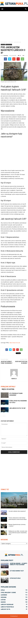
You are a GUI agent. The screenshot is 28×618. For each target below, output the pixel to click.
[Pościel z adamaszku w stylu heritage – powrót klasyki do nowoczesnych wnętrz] (4, 519)
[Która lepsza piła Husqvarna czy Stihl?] (5, 402)
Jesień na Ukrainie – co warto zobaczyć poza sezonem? (18, 564)
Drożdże (3, 602)
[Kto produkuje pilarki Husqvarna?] (5, 395)
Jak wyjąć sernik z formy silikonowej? (6, 362)
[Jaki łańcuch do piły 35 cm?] (5, 410)
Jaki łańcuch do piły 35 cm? (17, 408)
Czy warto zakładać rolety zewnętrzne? (17, 511)
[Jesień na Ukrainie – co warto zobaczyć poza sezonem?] (5, 565)
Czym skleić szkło (15, 578)
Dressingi (3, 597)
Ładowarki (4, 595)
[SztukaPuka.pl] (14, 4)
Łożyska (3, 599)
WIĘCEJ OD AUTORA (8, 389)
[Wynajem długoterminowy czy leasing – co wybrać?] (4, 526)
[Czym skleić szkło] (5, 580)
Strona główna (4, 42)
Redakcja (6, 55)
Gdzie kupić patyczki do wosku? (21, 362)
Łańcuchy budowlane (7, 604)
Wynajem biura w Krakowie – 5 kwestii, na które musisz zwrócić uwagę (13, 505)
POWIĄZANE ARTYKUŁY (8, 387)
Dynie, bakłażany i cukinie (8, 592)
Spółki (3, 590)
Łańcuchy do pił (9, 44)
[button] (26, 9)
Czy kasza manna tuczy (17, 571)
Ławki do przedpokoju (7, 607)
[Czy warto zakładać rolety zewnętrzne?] (4, 512)
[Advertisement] (14, 26)
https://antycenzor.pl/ (14, 342)
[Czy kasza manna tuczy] (5, 573)
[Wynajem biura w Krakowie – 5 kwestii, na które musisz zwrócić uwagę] (14, 500)
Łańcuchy (3, 44)
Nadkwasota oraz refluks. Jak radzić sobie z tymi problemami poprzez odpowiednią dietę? (18, 533)
